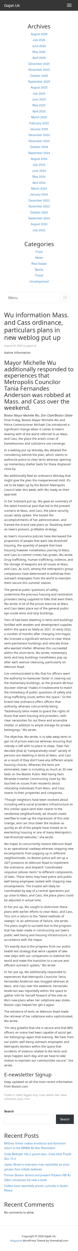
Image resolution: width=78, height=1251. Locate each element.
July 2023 (39, 230)
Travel (39, 275)
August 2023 (39, 224)
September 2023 (39, 218)
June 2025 (39, 99)
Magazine (16, 1240)
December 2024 (39, 135)
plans (20, 1099)
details (50, 1095)
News (39, 257)
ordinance (10, 1099)
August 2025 (39, 87)
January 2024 (39, 194)
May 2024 (39, 176)
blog (35, 1095)
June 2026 (39, 46)
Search (9, 1111)
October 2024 (39, 147)
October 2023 (39, 212)
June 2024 (39, 170)
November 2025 (39, 69)
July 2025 (39, 93)
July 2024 (39, 164)
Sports (39, 269)
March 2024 (39, 188)
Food (39, 251)
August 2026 (39, 34)
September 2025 (39, 81)
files (57, 1095)
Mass (64, 1095)
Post (26, 1099)
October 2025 (39, 75)
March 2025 (39, 117)
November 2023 (39, 206)
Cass (42, 1095)
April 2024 (39, 182)
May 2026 (39, 52)
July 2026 (39, 40)
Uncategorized (39, 281)
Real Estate (39, 263)
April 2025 (39, 111)
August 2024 (39, 159)
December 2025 (39, 64)
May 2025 (39, 105)
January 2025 (39, 129)
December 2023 (39, 200)
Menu (13, 297)
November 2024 (39, 141)
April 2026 (39, 57)
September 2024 (39, 153)
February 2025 (39, 123)
